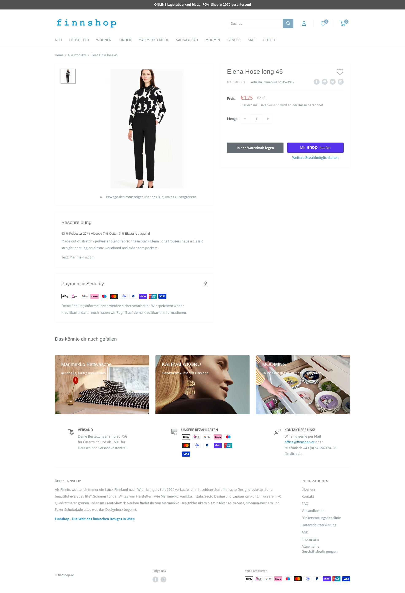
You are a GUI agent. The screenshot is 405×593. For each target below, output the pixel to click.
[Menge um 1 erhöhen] (267, 118)
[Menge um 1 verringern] (245, 118)
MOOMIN (212, 40)
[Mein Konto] (304, 23)
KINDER (125, 40)
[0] (323, 23)
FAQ (305, 504)
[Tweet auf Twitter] (333, 81)
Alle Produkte (77, 55)
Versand (273, 105)
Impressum (310, 539)
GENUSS (233, 40)
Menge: (232, 118)
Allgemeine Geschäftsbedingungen (320, 549)
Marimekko (236, 82)
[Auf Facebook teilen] (317, 81)
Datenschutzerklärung (319, 525)
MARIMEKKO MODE (153, 40)
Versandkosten (313, 511)
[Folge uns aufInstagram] (163, 579)
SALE (251, 40)
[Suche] (288, 23)
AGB (305, 532)
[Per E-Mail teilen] (341, 81)
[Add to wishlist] (340, 71)
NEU (58, 40)
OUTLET (269, 40)
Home (59, 55)
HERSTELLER (79, 40)
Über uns (309, 489)
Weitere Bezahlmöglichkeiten (315, 157)
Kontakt (308, 496)
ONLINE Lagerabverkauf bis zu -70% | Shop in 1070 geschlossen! (202, 4)
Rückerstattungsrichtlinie (321, 518)
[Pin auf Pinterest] (325, 81)
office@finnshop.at (300, 442)
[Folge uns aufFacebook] (155, 579)
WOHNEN (103, 40)
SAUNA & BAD (187, 40)
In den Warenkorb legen (255, 148)
